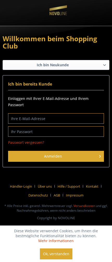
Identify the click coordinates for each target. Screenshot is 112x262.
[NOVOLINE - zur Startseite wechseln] (58, 16)
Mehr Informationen (56, 240)
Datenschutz (38, 195)
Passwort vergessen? (26, 142)
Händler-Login (21, 186)
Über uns (45, 186)
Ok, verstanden (56, 253)
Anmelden (53, 156)
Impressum (75, 195)
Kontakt (92, 186)
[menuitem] (22, 186)
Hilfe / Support (69, 186)
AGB (57, 195)
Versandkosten (84, 206)
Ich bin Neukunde (53, 64)
